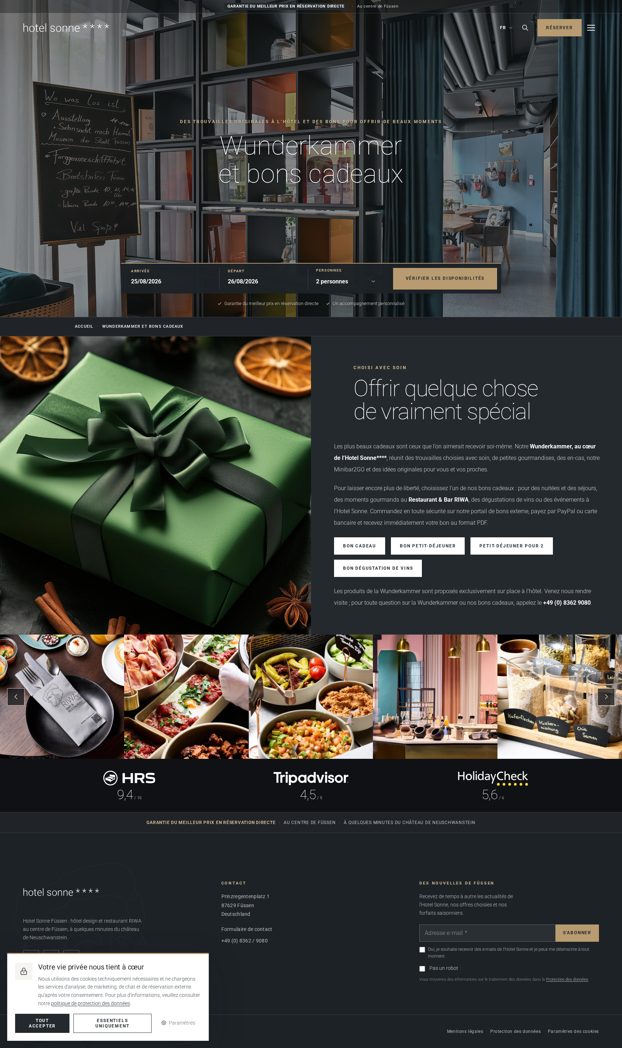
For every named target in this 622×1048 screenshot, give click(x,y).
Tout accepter (42, 1023)
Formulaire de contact (246, 929)
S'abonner (577, 932)
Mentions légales (465, 1031)
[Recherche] (525, 28)
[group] (311, 697)
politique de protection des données (90, 1003)
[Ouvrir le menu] (591, 28)
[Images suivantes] (606, 697)
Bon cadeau (359, 545)
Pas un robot (443, 968)
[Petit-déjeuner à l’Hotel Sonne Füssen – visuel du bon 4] (435, 697)
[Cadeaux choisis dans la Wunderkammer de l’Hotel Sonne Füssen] (155, 485)
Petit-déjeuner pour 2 (511, 545)
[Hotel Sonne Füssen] (66, 27)
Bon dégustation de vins (378, 568)
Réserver (559, 27)
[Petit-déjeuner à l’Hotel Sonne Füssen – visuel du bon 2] (186, 697)
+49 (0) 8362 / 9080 (244, 941)
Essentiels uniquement (112, 1023)
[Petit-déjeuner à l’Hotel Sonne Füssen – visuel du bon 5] (559, 697)
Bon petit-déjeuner (428, 545)
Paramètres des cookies (573, 1031)
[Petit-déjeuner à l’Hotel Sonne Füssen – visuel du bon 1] (62, 697)
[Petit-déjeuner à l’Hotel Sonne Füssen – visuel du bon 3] (311, 697)
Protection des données (567, 979)
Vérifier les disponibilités (445, 278)
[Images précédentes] (15, 697)
